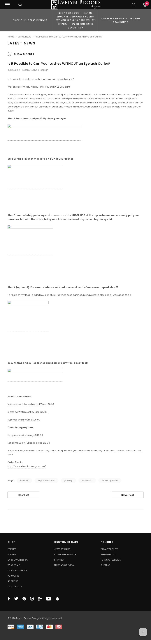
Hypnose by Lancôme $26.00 (24, 419)
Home (11, 36)
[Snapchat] (57, 599)
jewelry (68, 480)
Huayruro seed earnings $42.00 (25, 435)
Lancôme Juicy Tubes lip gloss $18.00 (29, 442)
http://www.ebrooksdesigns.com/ (27, 466)
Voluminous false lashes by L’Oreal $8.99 (31, 404)
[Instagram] (32, 599)
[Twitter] (16, 599)
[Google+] (40, 599)
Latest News (24, 36)
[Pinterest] (24, 599)
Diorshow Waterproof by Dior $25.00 (27, 412)
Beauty (24, 480)
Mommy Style (110, 480)
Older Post (23, 495)
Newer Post (127, 495)
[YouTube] (48, 599)
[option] (30, 20)
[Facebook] (9, 599)
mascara (87, 480)
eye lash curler (46, 480)
